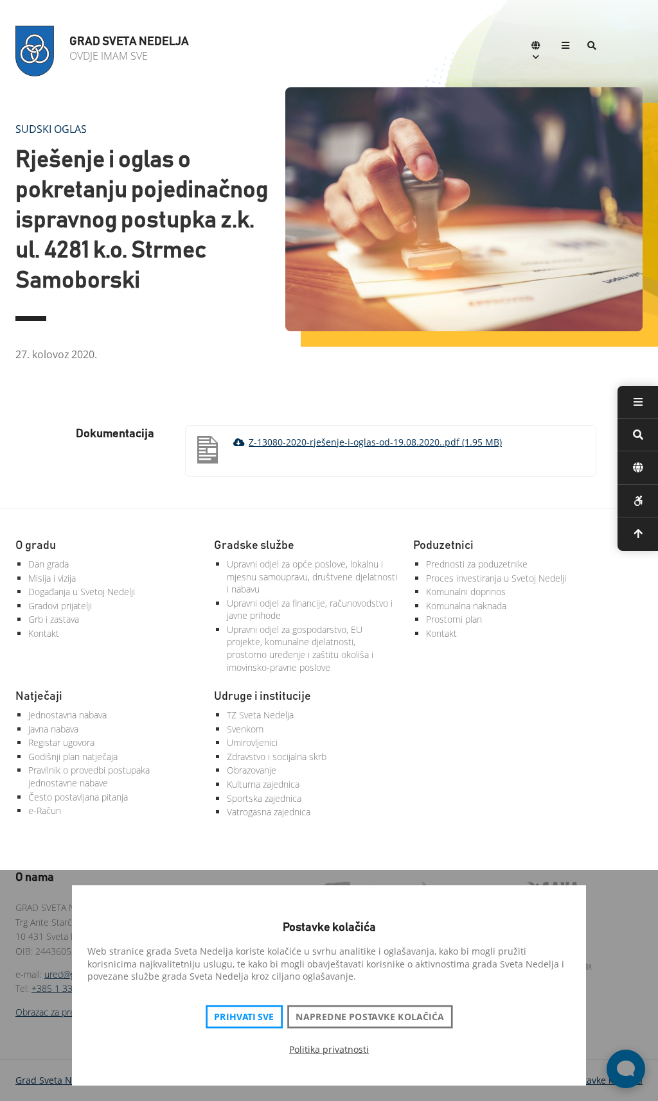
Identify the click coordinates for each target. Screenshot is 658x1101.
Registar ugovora (61, 742)
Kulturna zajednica (263, 784)
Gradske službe (254, 545)
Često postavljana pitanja (78, 797)
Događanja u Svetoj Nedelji (81, 591)
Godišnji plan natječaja (73, 756)
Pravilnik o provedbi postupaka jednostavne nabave (89, 776)
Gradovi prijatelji (60, 606)
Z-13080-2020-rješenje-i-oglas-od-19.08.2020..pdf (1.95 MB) (375, 442)
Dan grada (48, 564)
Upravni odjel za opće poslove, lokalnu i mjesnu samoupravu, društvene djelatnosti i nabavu (312, 576)
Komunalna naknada (466, 606)
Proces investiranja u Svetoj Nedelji (496, 578)
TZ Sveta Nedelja (260, 715)
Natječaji (38, 696)
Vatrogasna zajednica (268, 812)
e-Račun (44, 810)
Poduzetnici (443, 545)
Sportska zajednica (264, 798)
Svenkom (245, 729)
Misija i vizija (52, 578)
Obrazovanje (251, 770)
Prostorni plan (454, 619)
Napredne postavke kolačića (369, 1016)
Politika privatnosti (329, 1049)
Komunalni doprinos (466, 591)
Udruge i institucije (262, 696)
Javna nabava (53, 729)
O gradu (35, 545)
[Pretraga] (592, 46)
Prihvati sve (244, 1016)
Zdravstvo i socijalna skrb (276, 756)
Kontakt (43, 633)
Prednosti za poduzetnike (477, 564)
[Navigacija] (565, 46)
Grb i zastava (53, 619)
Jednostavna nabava (67, 715)
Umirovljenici (252, 742)
